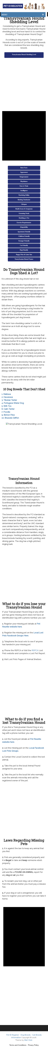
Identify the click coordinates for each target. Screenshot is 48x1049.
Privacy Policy (33, 1045)
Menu (4, 14)
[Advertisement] (24, 85)
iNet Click (28, 1040)
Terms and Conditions (17, 1045)
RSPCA (35, 650)
